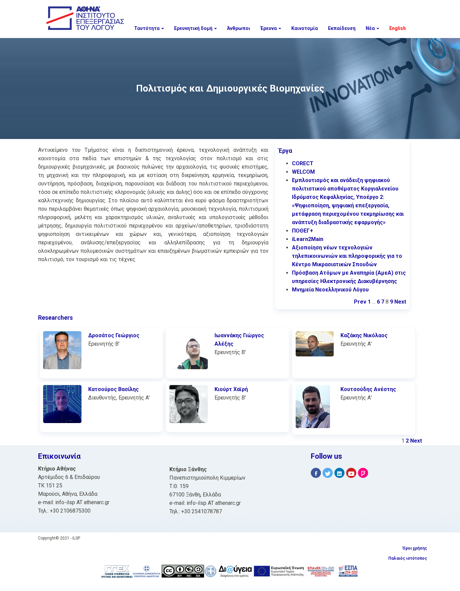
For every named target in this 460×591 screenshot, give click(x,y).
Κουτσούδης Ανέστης (368, 389)
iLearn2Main (307, 239)
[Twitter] (328, 473)
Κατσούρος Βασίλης (113, 389)
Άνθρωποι (238, 28)
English (397, 28)
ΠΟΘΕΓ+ (302, 231)
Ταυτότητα (147, 28)
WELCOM (303, 172)
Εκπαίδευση (342, 28)
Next (400, 302)
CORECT (303, 163)
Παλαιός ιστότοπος (407, 558)
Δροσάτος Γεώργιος (113, 335)
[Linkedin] (339, 473)
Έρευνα (269, 28)
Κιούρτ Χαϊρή (231, 389)
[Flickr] (363, 473)
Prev (360, 302)
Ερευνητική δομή (193, 28)
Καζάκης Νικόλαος (364, 335)
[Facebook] (316, 473)
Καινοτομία (304, 28)
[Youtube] (351, 473)
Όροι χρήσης (414, 548)
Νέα (371, 28)
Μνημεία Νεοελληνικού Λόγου (330, 289)
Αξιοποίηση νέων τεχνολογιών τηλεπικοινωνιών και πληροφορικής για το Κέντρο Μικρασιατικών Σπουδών (347, 256)
